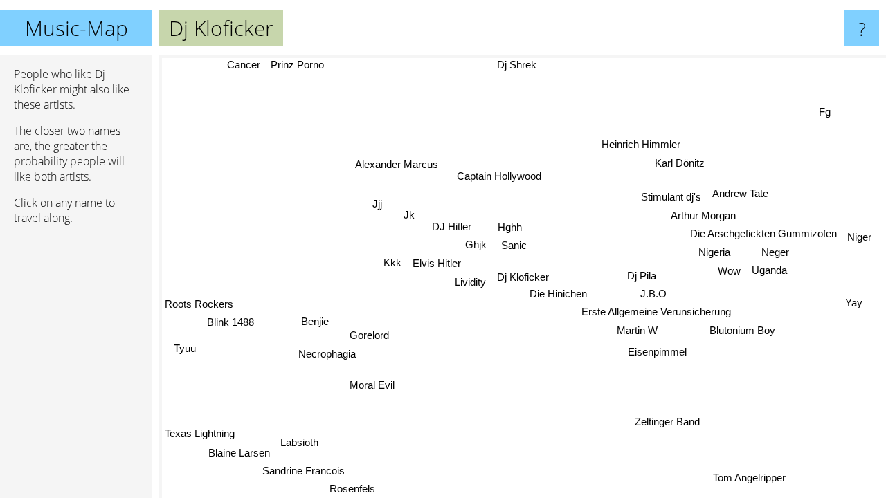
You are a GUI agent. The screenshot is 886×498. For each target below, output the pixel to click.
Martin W (637, 330)
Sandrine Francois (304, 471)
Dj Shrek (516, 65)
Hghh (510, 227)
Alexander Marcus (397, 164)
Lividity (470, 282)
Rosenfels (353, 489)
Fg (824, 111)
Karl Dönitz (680, 163)
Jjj (376, 205)
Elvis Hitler (437, 263)
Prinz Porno (297, 65)
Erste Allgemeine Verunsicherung (656, 311)
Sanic (514, 245)
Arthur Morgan (703, 215)
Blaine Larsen (239, 453)
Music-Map (76, 28)
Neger (775, 251)
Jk (409, 214)
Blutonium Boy (742, 330)
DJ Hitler (451, 226)
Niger (859, 236)
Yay (853, 302)
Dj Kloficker (523, 277)
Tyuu (185, 347)
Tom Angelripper (750, 477)
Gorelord (369, 335)
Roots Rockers (199, 305)
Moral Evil (372, 385)
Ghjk (476, 244)
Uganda (769, 270)
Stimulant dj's (671, 197)
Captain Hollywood (497, 177)
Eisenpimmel (658, 351)
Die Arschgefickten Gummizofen (762, 233)
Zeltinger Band (667, 421)
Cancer (243, 65)
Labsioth (299, 442)
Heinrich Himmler (641, 144)
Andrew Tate (740, 194)
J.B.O (653, 293)
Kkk (392, 262)
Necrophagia (327, 354)
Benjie (315, 322)
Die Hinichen (558, 293)
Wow (729, 270)
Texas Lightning (200, 434)
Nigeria (714, 252)
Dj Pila (641, 276)
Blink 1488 (231, 323)
